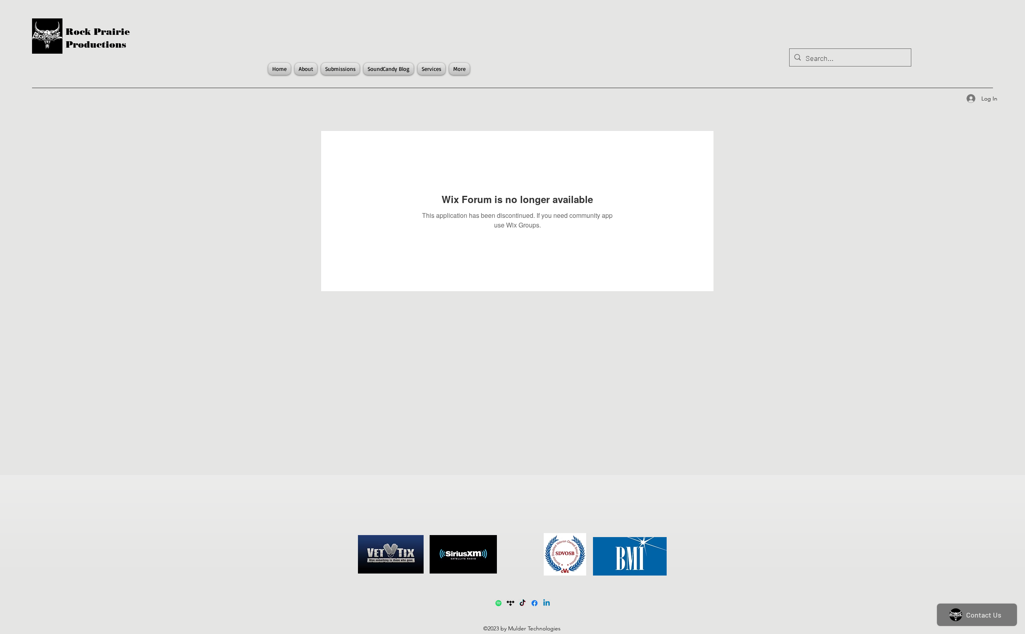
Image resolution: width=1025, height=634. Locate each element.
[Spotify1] (498, 603)
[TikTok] (523, 603)
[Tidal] (510, 603)
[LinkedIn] (547, 603)
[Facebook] (535, 603)
